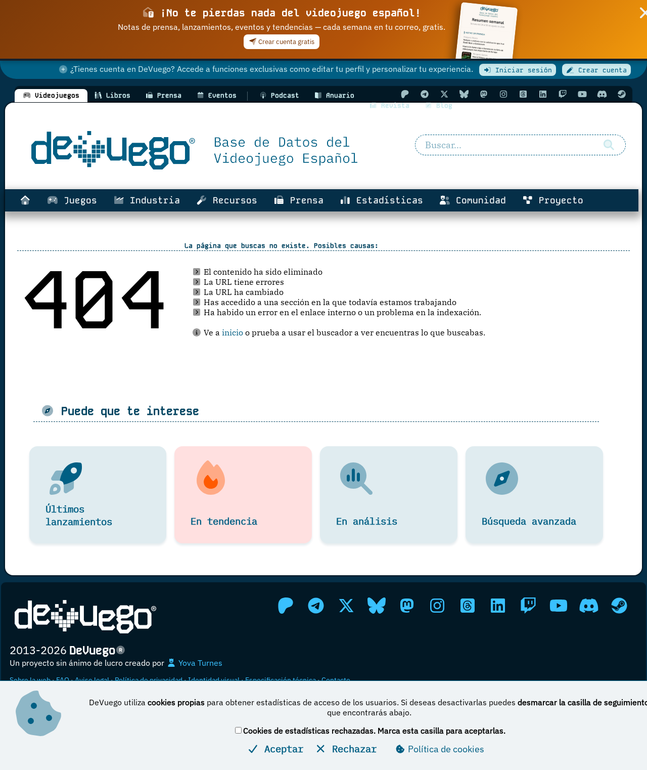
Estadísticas (387, 200)
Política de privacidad (148, 680)
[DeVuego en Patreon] (405, 94)
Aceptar (281, 748)
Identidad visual (214, 680)
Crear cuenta (600, 70)
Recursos (232, 200)
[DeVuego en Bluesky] (464, 94)
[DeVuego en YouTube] (582, 94)
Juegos (77, 200)
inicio (232, 332)
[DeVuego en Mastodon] (484, 94)
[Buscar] (609, 145)
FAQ (62, 680)
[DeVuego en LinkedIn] (543, 94)
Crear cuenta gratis (285, 41)
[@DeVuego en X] (444, 94)
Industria (152, 200)
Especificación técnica (280, 680)
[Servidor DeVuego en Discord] (602, 94)
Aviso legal (92, 680)
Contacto (335, 680)
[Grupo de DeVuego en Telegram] (424, 94)
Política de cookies (445, 749)
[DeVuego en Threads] (523, 94)
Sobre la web (30, 680)
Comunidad (478, 200)
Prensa (304, 200)
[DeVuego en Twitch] (562, 94)
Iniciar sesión (521, 70)
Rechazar (352, 748)
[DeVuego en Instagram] (503, 94)
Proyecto (558, 200)
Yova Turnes (199, 663)
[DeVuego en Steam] (622, 94)
